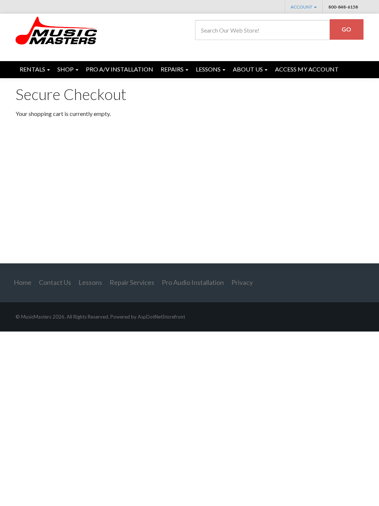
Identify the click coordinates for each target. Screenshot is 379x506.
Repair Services (132, 282)
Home (22, 282)
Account (302, 7)
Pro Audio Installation (193, 282)
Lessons (90, 282)
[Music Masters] (57, 29)
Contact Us (55, 282)
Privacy (242, 282)
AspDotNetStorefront (161, 317)
